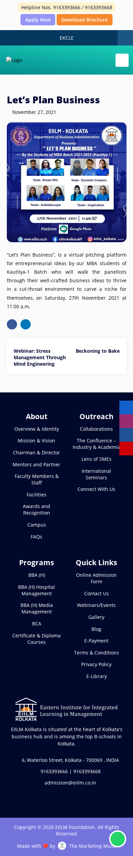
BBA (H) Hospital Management (36, 590)
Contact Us (96, 593)
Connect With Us (96, 489)
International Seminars (96, 474)
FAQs (36, 536)
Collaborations (96, 429)
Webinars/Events (96, 605)
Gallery (96, 617)
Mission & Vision (36, 440)
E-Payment (96, 640)
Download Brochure (84, 19)
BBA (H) (36, 575)
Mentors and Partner (36, 464)
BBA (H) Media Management (36, 608)
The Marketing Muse (92, 846)
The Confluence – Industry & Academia (96, 443)
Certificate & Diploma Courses (36, 638)
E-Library (96, 676)
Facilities (36, 494)
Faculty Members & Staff (37, 479)
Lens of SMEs (97, 459)
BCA (36, 623)
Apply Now (37, 19)
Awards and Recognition (36, 509)
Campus (36, 524)
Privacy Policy (96, 664)
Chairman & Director (36, 452)
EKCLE (67, 38)
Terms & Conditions (96, 652)
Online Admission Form (96, 578)
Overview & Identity (36, 429)
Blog (96, 629)
